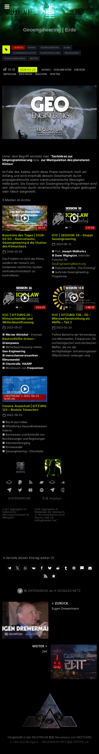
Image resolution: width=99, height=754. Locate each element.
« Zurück (18, 47)
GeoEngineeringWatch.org (69, 263)
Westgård (32, 742)
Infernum (25, 74)
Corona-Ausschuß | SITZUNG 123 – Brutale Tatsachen (24, 407)
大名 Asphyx (51, 498)
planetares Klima (50, 52)
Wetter (34, 58)
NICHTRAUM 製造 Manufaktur (51, 737)
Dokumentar (62, 69)
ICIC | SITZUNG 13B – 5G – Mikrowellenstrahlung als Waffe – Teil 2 (71, 318)
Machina (41, 74)
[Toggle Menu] (7, 6)
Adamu (32, 47)
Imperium (9, 74)
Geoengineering (50, 47)
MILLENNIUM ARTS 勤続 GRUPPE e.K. (65, 742)
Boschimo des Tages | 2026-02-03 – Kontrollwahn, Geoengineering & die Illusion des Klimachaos (24, 240)
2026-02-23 (27, 69)
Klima (67, 47)
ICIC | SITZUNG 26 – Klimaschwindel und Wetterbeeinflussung (18, 318)
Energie (79, 69)
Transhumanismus (14, 58)
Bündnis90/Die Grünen (17, 338)
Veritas (55, 74)
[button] (9, 568)
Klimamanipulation (24, 52)
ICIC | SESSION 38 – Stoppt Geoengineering (72, 237)
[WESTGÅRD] (49, 727)
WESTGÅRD (84, 737)
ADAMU (46, 69)
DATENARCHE (19, 498)
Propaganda (72, 52)
